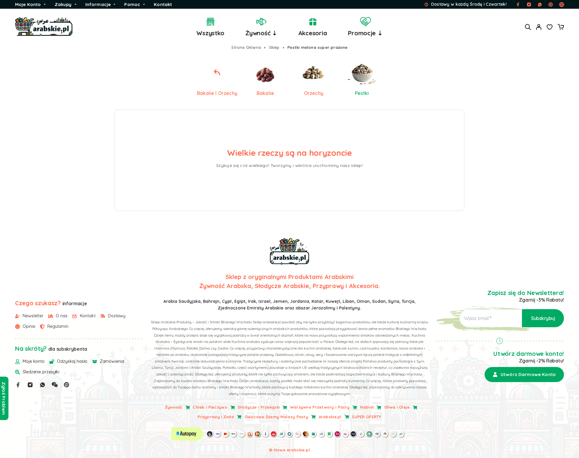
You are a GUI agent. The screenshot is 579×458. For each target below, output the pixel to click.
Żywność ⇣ (261, 33)
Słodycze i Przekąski (259, 407)
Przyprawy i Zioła (216, 416)
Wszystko (210, 33)
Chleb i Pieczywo (210, 407)
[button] (524, 374)
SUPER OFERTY (366, 416)
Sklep (274, 47)
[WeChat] (55, 385)
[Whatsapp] (42, 385)
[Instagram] (30, 385)
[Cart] (560, 27)
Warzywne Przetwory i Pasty (320, 407)
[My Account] (538, 27)
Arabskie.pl (330, 416)
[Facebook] (18, 385)
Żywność (173, 407)
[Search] (528, 27)
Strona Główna (246, 47)
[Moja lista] (549, 27)
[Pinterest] (67, 385)
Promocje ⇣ (365, 33)
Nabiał (367, 407)
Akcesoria (312, 33)
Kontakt (163, 4)
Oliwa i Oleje (397, 407)
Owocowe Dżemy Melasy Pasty (276, 416)
